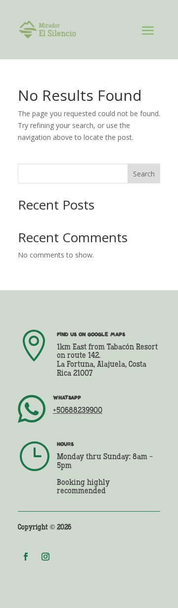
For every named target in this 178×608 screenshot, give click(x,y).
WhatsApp (67, 397)
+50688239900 (77, 411)
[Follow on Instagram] (45, 557)
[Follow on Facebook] (26, 557)
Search (144, 173)
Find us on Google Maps (91, 334)
